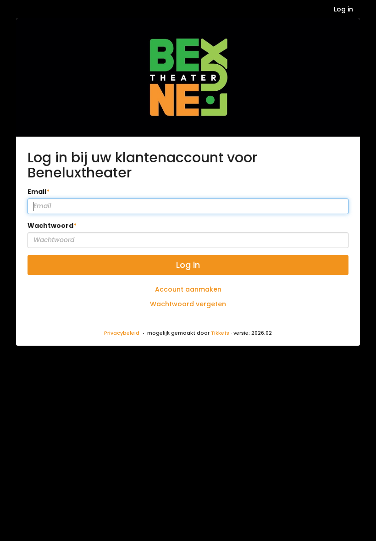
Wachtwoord (50, 225)
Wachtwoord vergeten (188, 304)
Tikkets (220, 333)
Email (37, 191)
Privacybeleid (121, 333)
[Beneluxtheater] (188, 77)
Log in (343, 9)
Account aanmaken (188, 289)
